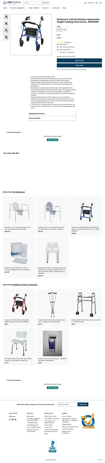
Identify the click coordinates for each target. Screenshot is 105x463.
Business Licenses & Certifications (33, 430)
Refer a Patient (34, 8)
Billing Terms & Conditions (66, 432)
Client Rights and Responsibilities (49, 422)
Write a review (52, 140)
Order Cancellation (68, 429)
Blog (64, 8)
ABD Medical (30, 416)
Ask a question (34, 118)
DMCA (46, 434)
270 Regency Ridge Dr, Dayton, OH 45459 (33, 419)
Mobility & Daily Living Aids (25, 284)
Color (59, 26)
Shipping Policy (66, 424)
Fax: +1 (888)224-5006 (34, 427)
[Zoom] (31, 34)
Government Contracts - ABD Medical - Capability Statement (69, 420)
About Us (45, 8)
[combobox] (36, 2)
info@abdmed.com (33, 425)
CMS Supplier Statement (51, 418)
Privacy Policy (48, 425)
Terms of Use (48, 427)
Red (65, 30)
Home (5, 8)
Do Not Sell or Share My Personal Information (51, 430)
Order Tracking (66, 416)
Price (58, 35)
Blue (59, 30)
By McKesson (19, 192)
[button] (61, 42)
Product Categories (17, 8)
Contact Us (56, 8)
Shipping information (37, 114)
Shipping (59, 56)
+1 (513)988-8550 (32, 423)
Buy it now (79, 65)
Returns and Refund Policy (70, 427)
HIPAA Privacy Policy (50, 416)
